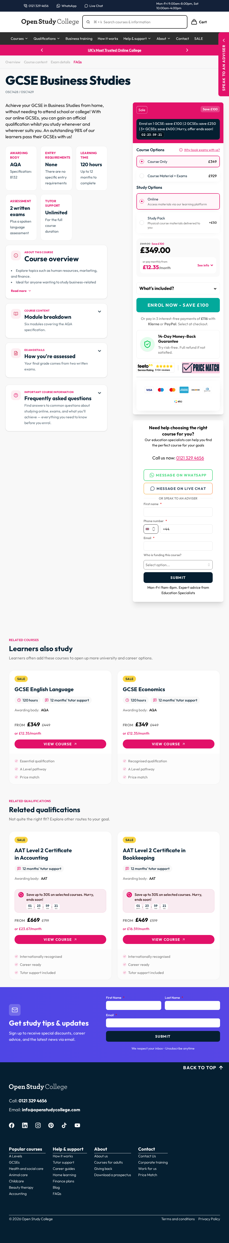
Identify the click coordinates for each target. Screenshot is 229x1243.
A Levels (15, 1156)
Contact (182, 38)
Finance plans (63, 1181)
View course (58, 744)
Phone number (155, 521)
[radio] (142, 161)
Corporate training (153, 1162)
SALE (198, 38)
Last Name (174, 998)
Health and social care (26, 1168)
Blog (56, 1187)
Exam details (60, 62)
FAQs (78, 62)
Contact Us (147, 1156)
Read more (19, 291)
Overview (12, 62)
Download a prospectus (112, 1175)
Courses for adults (108, 1162)
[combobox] (178, 564)
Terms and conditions (178, 1219)
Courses (17, 38)
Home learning (64, 1175)
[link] (60, 727)
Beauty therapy (21, 1187)
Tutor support (63, 1162)
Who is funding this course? (162, 555)
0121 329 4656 (190, 458)
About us (101, 1156)
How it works (108, 38)
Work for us (147, 1168)
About (161, 38)
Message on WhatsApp (181, 475)
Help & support (135, 38)
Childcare (16, 1181)
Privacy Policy (209, 1219)
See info (203, 265)
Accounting (18, 1193)
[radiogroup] (178, 169)
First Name (115, 998)
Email (149, 538)
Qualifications (45, 38)
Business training (79, 38)
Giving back (103, 1168)
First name (153, 504)
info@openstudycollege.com (51, 1109)
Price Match (147, 1175)
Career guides (64, 1168)
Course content (35, 62)
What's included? (156, 288)
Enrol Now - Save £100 (178, 305)
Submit (178, 577)
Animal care (18, 1175)
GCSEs (14, 1162)
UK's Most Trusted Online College (114, 50)
